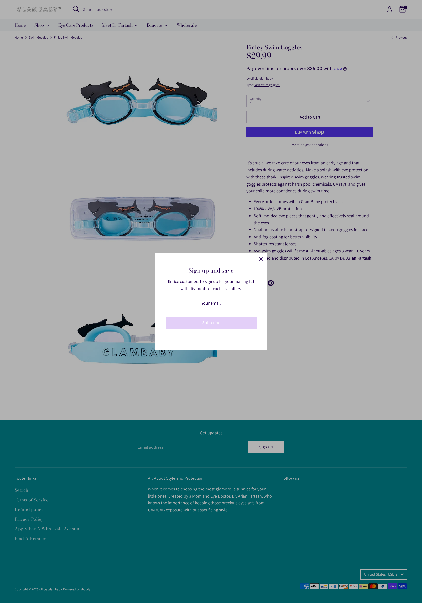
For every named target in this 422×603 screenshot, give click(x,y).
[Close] (260, 259)
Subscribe (211, 322)
